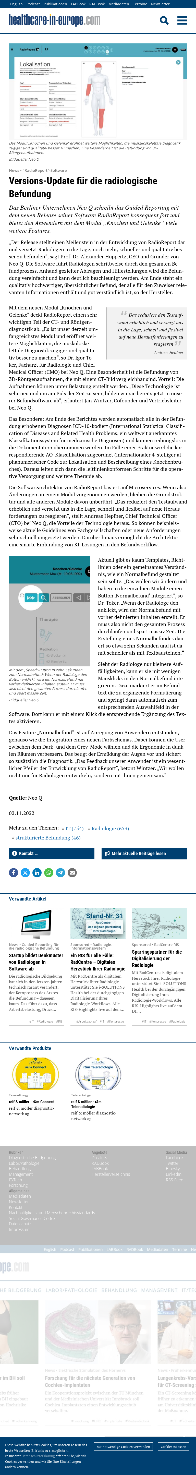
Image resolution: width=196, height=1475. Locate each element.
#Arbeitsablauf (86, 1021)
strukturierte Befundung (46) (48, 837)
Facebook (174, 1157)
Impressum (19, 1229)
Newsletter (160, 4)
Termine (140, 4)
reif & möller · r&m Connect (31, 1101)
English (16, 4)
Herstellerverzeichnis (111, 1174)
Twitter (172, 1163)
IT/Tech (15, 1180)
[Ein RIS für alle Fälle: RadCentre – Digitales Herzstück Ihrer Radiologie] (98, 923)
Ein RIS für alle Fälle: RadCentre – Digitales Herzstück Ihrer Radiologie (98, 962)
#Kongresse (115, 1021)
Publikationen (55, 4)
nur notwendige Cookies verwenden (123, 1446)
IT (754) (75, 828)
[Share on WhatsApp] (48, 872)
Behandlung (20, 1168)
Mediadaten (118, 4)
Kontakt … (27, 853)
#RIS (59, 1021)
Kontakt (15, 1207)
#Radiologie (45, 1021)
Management (21, 1174)
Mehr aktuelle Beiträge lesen (138, 853)
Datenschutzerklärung (38, 1456)
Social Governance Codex (32, 1218)
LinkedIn (173, 1174)
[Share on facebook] (13, 872)
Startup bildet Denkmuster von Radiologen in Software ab (36, 962)
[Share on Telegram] (60, 872)
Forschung (18, 1185)
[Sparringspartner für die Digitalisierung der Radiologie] (159, 923)
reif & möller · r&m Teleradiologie (86, 1104)
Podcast (33, 4)
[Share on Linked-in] (37, 872)
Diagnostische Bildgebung (32, 1157)
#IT (31, 1021)
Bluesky (173, 1168)
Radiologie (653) (110, 828)
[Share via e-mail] (72, 872)
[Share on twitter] (25, 872)
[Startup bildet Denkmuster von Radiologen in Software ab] (36, 923)
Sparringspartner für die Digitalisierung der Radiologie (157, 958)
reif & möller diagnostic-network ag (31, 1111)
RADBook (97, 4)
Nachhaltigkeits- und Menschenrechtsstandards (52, 1213)
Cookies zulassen (173, 1446)
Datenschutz (20, 1224)
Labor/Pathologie (24, 1163)
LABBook (78, 4)
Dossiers (99, 1157)
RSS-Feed (174, 1180)
